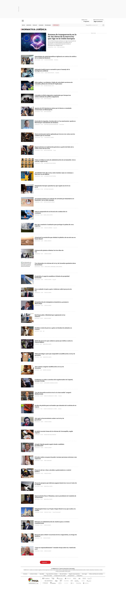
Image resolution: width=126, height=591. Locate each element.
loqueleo (78, 583)
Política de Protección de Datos (96, 574)
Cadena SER (74, 578)
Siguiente (44, 562)
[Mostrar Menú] (22, 21)
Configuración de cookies (60, 575)
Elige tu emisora (98, 21)
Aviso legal (84, 574)
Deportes (28, 25)
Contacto (25, 574)
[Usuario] (103, 25)
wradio (60, 581)
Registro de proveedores (74, 574)
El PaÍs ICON (66, 583)
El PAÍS (46, 578)
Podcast (35, 25)
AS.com (79, 578)
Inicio (23, 25)
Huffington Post (48, 581)
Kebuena (89, 581)
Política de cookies (48, 575)
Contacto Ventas (33, 574)
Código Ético (79, 575)
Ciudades (41, 25)
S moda (72, 583)
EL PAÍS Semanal (76, 581)
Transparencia (71, 575)
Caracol (89, 578)
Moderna (52, 583)
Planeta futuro (82, 581)
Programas (48, 25)
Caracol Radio (63, 21)
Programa (86, 21)
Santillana (59, 578)
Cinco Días (66, 581)
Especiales (56, 25)
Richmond (45, 583)
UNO (56, 581)
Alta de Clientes (63, 574)
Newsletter (100, 25)
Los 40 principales (52, 578)
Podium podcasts (59, 583)
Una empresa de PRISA (33, 580)
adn (84, 578)
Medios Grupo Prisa (33, 583)
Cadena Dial (71, 581)
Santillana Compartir (67, 578)
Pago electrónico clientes (51, 574)
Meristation (85, 583)
